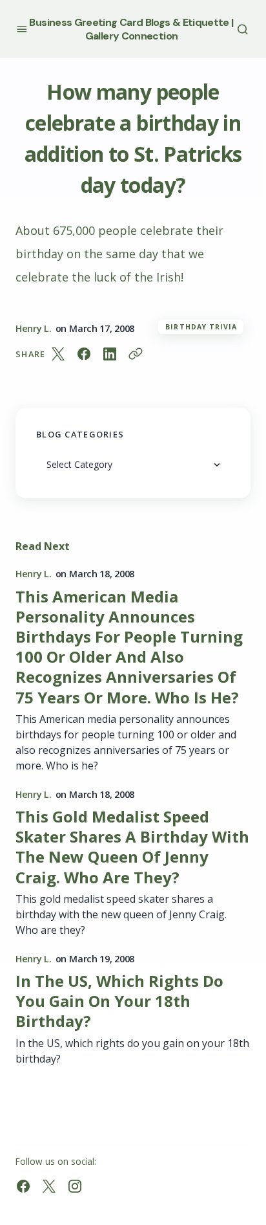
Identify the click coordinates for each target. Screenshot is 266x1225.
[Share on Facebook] (84, 354)
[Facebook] (23, 1186)
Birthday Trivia (201, 326)
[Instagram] (75, 1186)
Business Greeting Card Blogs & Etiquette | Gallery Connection (131, 29)
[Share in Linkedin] (110, 354)
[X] (49, 1186)
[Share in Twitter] (58, 354)
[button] (21, 29)
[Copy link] (135, 354)
